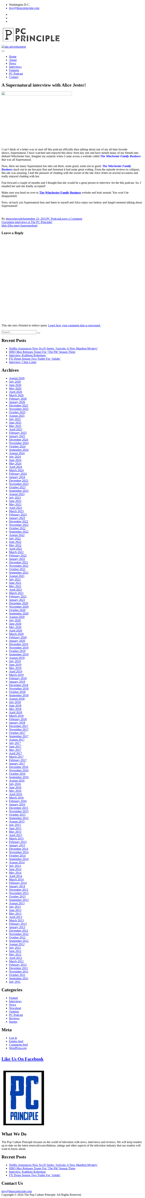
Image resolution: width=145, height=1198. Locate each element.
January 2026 (17, 402)
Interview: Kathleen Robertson (27, 355)
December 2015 (18, 807)
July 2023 (15, 497)
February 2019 (18, 678)
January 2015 (17, 845)
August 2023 (17, 494)
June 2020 (15, 623)
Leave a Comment (71, 218)
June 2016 (15, 787)
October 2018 (17, 692)
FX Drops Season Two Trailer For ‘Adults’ (35, 358)
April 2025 (15, 429)
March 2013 (16, 920)
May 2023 (15, 504)
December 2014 (18, 848)
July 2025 (15, 419)
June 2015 (15, 828)
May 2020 (15, 627)
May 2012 (15, 954)
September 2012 (19, 940)
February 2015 (18, 842)
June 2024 (15, 460)
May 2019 (15, 668)
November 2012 (19, 934)
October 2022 (17, 528)
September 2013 (19, 900)
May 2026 (15, 388)
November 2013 (19, 893)
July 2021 (15, 579)
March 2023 (16, 511)
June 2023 (15, 501)
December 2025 (18, 405)
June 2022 (15, 541)
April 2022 (15, 548)
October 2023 (17, 487)
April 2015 (15, 835)
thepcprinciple (14, 218)
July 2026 (15, 381)
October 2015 (17, 814)
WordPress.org (18, 1048)
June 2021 (15, 582)
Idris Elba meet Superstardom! (20, 225)
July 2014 (15, 865)
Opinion (14, 1011)
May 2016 (15, 790)
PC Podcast (16, 73)
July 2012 (15, 947)
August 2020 (17, 617)
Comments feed (18, 1044)
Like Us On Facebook (22, 1058)
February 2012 (18, 964)
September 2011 (18, 978)
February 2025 (18, 432)
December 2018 (18, 685)
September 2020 (19, 613)
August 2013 (17, 903)
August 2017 (17, 739)
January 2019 (17, 681)
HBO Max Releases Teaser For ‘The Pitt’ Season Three (42, 351)
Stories (13, 1021)
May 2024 (15, 463)
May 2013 (15, 913)
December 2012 (18, 930)
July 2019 (15, 661)
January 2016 (17, 804)
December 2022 (18, 521)
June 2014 (15, 869)
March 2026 (16, 395)
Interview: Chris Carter (22, 362)
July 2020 (15, 620)
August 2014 (17, 862)
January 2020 (17, 640)
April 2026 (15, 391)
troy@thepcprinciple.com (24, 8)
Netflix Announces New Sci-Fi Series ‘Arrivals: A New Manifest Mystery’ (53, 348)
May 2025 (15, 426)
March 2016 (16, 797)
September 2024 (19, 449)
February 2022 (18, 555)
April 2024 (15, 466)
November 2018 (19, 688)
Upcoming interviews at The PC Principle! (27, 222)
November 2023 (19, 484)
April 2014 (15, 876)
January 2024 (17, 477)
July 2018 (15, 702)
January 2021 (17, 599)
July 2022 (15, 538)
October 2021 (17, 569)
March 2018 (16, 715)
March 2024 (16, 470)
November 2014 (19, 852)
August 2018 (17, 698)
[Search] (38, 333)
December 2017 (18, 726)
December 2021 (18, 562)
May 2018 (15, 709)
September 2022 (19, 531)
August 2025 (17, 415)
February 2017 (18, 760)
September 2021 (19, 572)
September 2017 (19, 736)
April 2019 (15, 671)
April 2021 (15, 589)
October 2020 (17, 610)
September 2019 (19, 654)
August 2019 (17, 657)
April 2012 (15, 957)
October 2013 (17, 896)
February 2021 (18, 596)
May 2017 (15, 749)
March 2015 (16, 838)
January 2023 (17, 518)
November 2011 (18, 971)
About (13, 60)
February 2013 (18, 923)
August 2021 (17, 576)
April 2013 (15, 917)
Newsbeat (15, 1008)
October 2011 (17, 975)
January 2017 (17, 763)
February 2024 (18, 473)
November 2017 (19, 729)
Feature (13, 997)
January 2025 (17, 436)
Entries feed (16, 1041)
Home (12, 56)
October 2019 (17, 651)
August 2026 (17, 378)
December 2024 (18, 439)
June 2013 (15, 910)
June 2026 (15, 385)
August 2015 (17, 821)
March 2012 (16, 961)
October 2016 (17, 773)
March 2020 (16, 634)
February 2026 (18, 398)
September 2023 (19, 490)
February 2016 (18, 801)
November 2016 (19, 770)
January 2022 (17, 559)
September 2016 (19, 777)
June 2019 (15, 664)
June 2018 (15, 705)
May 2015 (15, 831)
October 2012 (17, 937)
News (12, 63)
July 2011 (15, 981)
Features (14, 70)
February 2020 (18, 637)
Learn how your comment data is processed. (74, 325)
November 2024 (19, 443)
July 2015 (15, 825)
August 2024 (17, 453)
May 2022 (15, 545)
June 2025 (15, 422)
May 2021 (15, 586)
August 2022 (17, 535)
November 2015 (19, 811)
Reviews (14, 1018)
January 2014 (17, 886)
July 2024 (15, 456)
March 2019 (16, 674)
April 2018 (15, 712)
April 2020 (15, 630)
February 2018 (18, 719)
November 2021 (19, 565)
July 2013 (15, 906)
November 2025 (19, 409)
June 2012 (15, 951)
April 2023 (15, 507)
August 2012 (17, 944)
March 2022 (16, 552)
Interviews (15, 66)
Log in (13, 1037)
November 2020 (19, 606)
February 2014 (18, 882)
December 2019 (18, 644)
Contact (13, 77)
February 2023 (18, 514)
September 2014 (19, 859)
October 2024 (17, 446)
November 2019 (19, 647)
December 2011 (18, 968)
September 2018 (19, 695)
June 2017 (15, 746)
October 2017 (17, 732)
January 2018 (17, 722)
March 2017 (16, 756)
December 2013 (18, 889)
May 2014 (15, 872)
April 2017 (15, 753)
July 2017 (15, 743)
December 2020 (18, 603)
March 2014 (16, 879)
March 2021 (16, 593)
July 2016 (15, 784)
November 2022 (19, 524)
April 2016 (15, 794)
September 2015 (19, 818)
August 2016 (17, 780)
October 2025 (17, 412)
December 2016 (18, 767)
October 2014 (17, 855)
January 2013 (17, 927)
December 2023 (18, 480)
